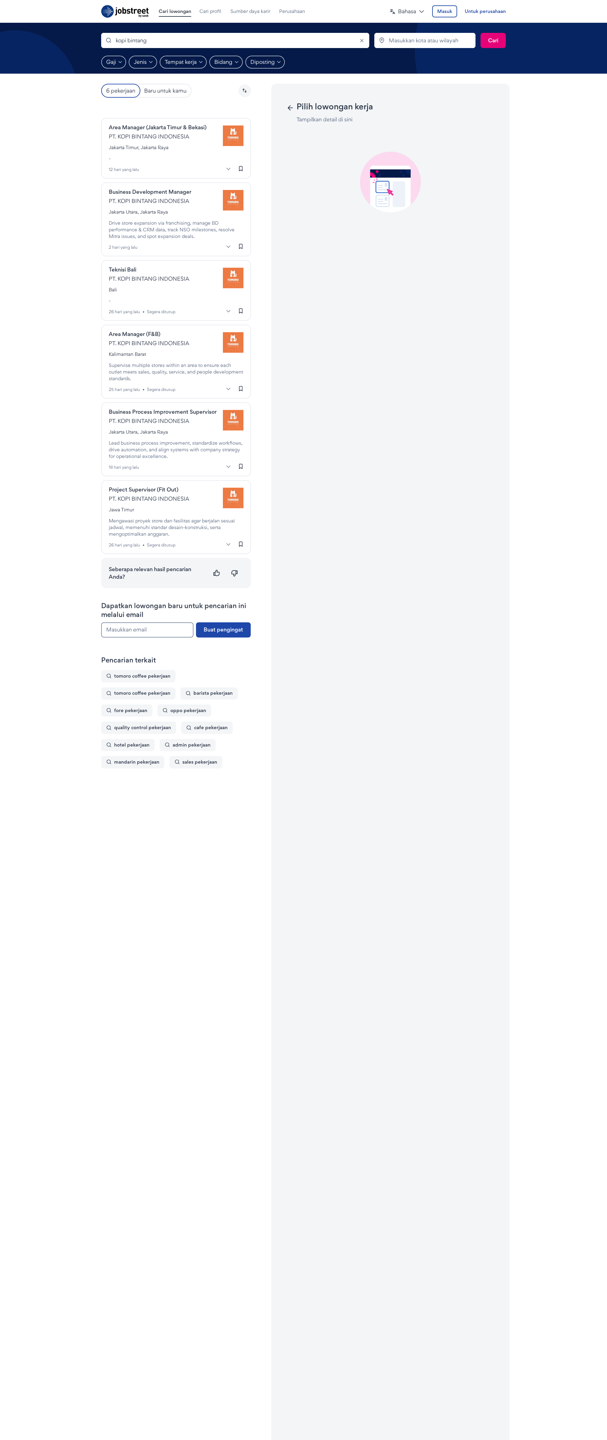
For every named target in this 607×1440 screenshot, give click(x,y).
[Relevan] (216, 573)
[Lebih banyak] (228, 169)
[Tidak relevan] (234, 573)
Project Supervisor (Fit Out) (143, 489)
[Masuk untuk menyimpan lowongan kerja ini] (241, 168)
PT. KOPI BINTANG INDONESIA (149, 136)
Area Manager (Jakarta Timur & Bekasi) (157, 127)
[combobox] (235, 40)
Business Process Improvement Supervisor (163, 411)
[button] (407, 11)
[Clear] (361, 40)
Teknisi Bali (122, 269)
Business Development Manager (150, 191)
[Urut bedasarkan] (244, 90)
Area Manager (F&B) (134, 334)
